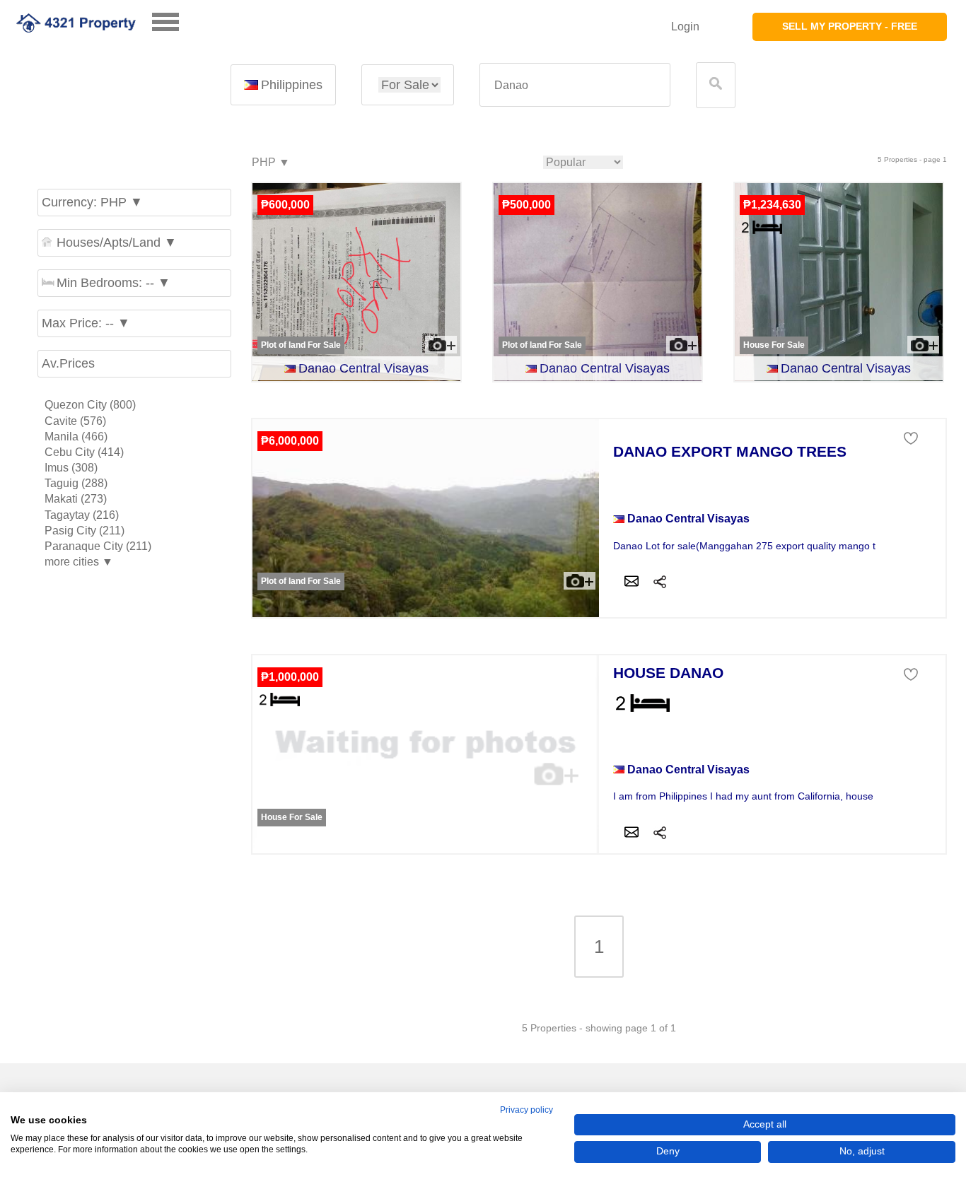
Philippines (291, 85)
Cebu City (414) (84, 452)
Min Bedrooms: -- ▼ (113, 283)
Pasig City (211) (84, 531)
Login (685, 27)
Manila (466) (76, 437)
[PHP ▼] (270, 163)
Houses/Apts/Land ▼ (117, 242)
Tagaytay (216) (82, 515)
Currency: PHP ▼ (92, 202)
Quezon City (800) (90, 405)
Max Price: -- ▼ (86, 323)
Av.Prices (68, 363)
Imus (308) (71, 468)
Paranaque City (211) (98, 546)
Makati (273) (76, 499)
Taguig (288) (76, 483)
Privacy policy (526, 1110)
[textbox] (575, 85)
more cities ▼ (79, 562)
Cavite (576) (75, 421)
